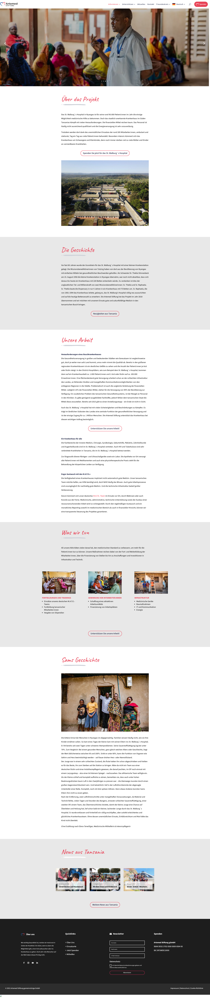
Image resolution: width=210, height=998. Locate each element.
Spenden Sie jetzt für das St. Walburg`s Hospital (105, 153)
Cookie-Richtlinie (196, 988)
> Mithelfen (70, 954)
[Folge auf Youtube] (32, 963)
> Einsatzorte (70, 946)
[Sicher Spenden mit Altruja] (1, 996)
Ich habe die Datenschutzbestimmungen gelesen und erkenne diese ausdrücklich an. (126, 966)
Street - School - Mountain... (138, 887)
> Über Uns (69, 942)
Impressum (175, 988)
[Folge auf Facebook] (24, 963)
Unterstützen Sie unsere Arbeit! (105, 428)
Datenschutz (184, 988)
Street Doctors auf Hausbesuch (71, 887)
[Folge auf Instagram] (28, 963)
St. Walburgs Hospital (41, 37)
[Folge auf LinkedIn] (37, 963)
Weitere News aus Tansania (105, 904)
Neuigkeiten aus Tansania (105, 313)
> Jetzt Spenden (72, 950)
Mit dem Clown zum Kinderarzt (105, 887)
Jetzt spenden (24, 49)
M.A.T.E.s (86, 474)
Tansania (94, 852)
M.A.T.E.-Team (99, 496)
